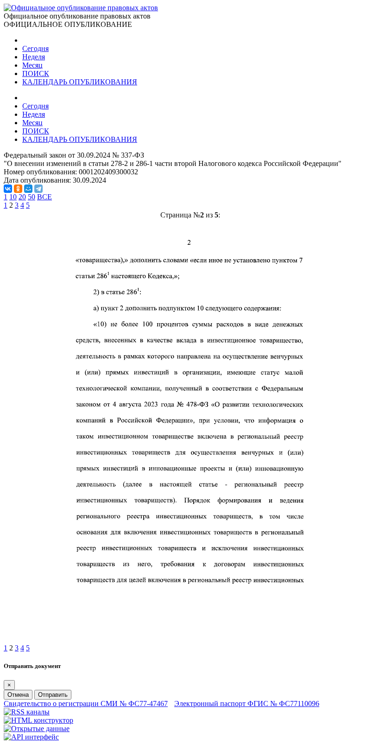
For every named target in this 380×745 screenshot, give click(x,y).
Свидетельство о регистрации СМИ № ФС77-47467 (86, 703)
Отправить (53, 694)
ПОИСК (35, 73)
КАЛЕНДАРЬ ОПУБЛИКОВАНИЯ (79, 82)
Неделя (33, 57)
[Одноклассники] (18, 189)
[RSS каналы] (27, 712)
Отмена (18, 694)
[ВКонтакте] (8, 189)
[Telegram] (38, 189)
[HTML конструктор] (38, 720)
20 (22, 197)
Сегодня (35, 48)
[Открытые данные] (37, 728)
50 (31, 197)
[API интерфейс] (31, 737)
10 (13, 197)
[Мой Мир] (28, 189)
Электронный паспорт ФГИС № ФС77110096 (246, 703)
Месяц (32, 65)
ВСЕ (44, 197)
